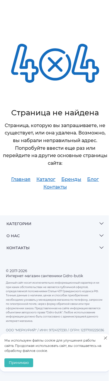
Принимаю (19, 362)
